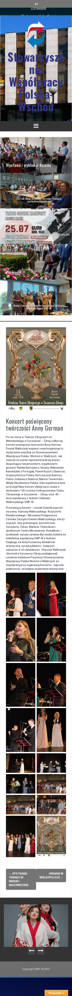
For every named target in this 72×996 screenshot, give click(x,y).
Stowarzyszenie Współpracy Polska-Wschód (36, 81)
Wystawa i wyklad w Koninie (39, 11)
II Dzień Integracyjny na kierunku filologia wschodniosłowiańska (41, 912)
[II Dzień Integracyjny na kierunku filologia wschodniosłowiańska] (36, 190)
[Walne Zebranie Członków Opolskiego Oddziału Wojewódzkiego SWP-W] (36, 297)
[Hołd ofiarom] (36, 261)
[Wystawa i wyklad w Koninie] (36, 154)
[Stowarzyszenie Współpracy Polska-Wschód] (36, 35)
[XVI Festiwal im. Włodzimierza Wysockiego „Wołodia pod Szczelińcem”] (36, 225)
